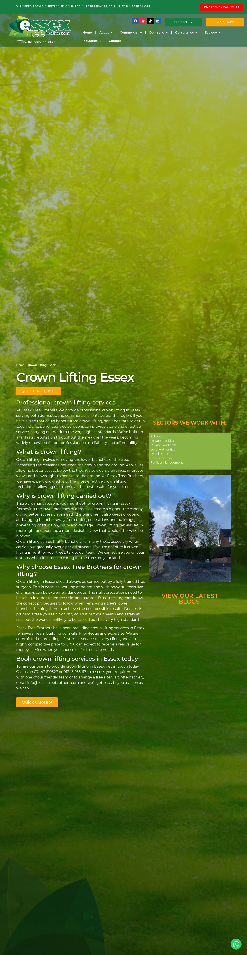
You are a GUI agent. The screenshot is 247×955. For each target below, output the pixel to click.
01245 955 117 (74, 672)
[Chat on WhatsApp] (236, 944)
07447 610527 (46, 672)
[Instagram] (143, 21)
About (104, 32)
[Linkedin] (158, 21)
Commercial (129, 32)
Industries (90, 41)
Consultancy (184, 32)
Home (87, 32)
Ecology (211, 32)
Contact (115, 41)
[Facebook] (135, 21)
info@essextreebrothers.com (53, 682)
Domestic (156, 32)
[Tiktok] (150, 21)
